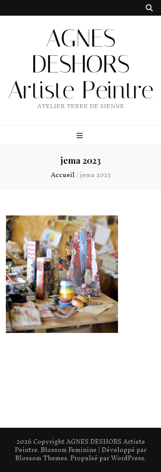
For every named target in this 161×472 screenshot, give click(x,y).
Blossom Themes (41, 458)
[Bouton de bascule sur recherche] (149, 8)
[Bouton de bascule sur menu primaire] (81, 135)
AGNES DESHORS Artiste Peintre (81, 64)
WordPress (127, 458)
